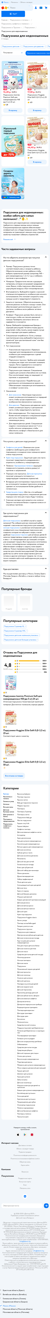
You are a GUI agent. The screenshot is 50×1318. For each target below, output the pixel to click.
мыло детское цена (24, 882)
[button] (13, 14)
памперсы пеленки (24, 1114)
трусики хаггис (22, 800)
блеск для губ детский (25, 867)
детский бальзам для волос (27, 894)
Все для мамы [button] (8, 807)
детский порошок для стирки (27, 1053)
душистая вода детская (25, 876)
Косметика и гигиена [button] (7, 798)
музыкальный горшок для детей (28, 969)
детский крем (22, 912)
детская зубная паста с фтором (28, 996)
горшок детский (23, 1071)
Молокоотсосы (22, 1022)
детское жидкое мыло (25, 987)
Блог (25, 1185)
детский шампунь (23, 981)
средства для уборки (24, 1050)
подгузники (21, 966)
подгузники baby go (24, 818)
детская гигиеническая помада (28, 938)
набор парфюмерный (25, 879)
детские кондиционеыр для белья (29, 1042)
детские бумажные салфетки (27, 1111)
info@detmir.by (24, 1241)
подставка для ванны (24, 1062)
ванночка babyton (23, 794)
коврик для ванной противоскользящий (31, 900)
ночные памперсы (24, 960)
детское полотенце (24, 1083)
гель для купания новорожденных (29, 841)
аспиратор (21, 835)
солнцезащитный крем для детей (29, 885)
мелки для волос (23, 873)
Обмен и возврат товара (25, 1149)
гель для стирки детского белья (28, 946)
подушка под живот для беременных (30, 1028)
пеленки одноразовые (25, 1108)
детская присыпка (23, 972)
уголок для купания (24, 1056)
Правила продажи (25, 1152)
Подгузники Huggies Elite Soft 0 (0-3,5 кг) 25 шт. (24, 732)
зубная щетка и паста (24, 853)
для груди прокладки (24, 1013)
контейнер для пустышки (26, 1093)
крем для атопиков (24, 838)
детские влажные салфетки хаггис (29, 832)
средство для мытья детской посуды (30, 954)
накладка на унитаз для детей (27, 984)
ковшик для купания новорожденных (30, 1090)
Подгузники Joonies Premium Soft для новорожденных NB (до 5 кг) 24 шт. (22, 697)
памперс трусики (23, 797)
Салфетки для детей (14, 447)
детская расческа (23, 903)
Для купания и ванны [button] (8, 815)
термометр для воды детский (27, 993)
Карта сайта (25, 1165)
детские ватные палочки (26, 909)
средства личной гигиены (26, 1025)
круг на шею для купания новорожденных (26, 942)
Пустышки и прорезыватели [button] (8, 820)
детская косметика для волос (27, 856)
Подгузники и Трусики (10, 27)
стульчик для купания (25, 978)
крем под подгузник (24, 915)
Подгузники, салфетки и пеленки (15, 24)
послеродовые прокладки (26, 1036)
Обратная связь (25, 1162)
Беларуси (30, 1218)
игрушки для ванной (24, 897)
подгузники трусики (24, 929)
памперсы (21, 809)
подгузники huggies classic (27, 917)
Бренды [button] (6, 794)
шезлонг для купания (24, 1074)
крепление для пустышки (26, 1099)
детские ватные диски (25, 906)
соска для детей (23, 1096)
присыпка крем (23, 1117)
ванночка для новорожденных (28, 1059)
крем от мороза (23, 891)
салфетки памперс (24, 829)
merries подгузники (24, 820)
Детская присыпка (34, 474)
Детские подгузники (11, 520)
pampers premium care (25, 926)
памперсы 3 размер (24, 812)
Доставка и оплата (25, 1145)
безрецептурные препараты (27, 1007)
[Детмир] (4, 7)
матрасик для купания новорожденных (31, 1065)
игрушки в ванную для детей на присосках (28, 1086)
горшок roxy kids (23, 823)
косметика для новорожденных (28, 844)
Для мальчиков (15, 395)
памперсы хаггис (23, 815)
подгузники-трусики (19, 535)
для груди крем (22, 1016)
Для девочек (14, 405)
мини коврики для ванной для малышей (31, 1068)
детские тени (22, 888)
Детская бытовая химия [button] (8, 811)
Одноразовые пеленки (23, 466)
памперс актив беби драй (26, 923)
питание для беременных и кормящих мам (31, 1032)
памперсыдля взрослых (25, 1010)
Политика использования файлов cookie (25, 1159)
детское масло (22, 963)
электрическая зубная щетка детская (30, 935)
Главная (4, 20)
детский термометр (24, 990)
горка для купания (23, 1077)
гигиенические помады (25, 865)
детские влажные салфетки (27, 999)
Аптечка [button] (6, 804)
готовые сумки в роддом (26, 1039)
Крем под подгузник (14, 458)
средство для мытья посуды (27, 1047)
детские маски (22, 952)
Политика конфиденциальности (25, 1155)
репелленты (21, 859)
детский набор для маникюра (27, 870)
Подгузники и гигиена (19, 20)
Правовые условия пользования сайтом (25, 1216)
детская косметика (24, 850)
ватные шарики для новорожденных (30, 847)
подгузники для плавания (26, 932)
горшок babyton (23, 826)
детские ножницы (23, 975)
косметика (21, 1019)
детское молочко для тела (26, 949)
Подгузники (30, 27)
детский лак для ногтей (25, 862)
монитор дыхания (23, 957)
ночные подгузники (11, 528)
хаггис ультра (22, 920)
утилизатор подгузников (26, 1105)
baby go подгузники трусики (27, 803)
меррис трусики (23, 806)
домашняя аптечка (23, 1002)
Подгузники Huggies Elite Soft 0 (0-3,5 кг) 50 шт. (24, 763)
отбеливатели (22, 1044)
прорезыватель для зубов (26, 1102)
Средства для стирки (14, 492)
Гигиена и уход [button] (8, 801)
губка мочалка (22, 1080)
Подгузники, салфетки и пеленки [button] (8, 826)
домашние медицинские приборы (29, 1004)
